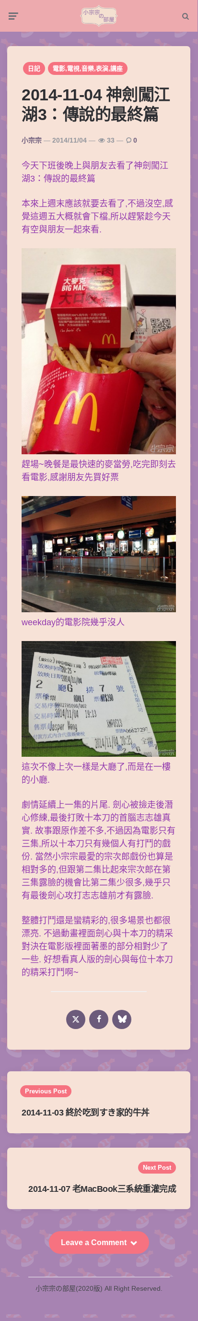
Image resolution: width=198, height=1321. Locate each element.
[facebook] (98, 1019)
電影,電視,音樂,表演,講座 (88, 68)
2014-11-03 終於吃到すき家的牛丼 (86, 1112)
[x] (75, 1019)
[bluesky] (121, 1019)
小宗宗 (32, 140)
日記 (34, 68)
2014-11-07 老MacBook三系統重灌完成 (102, 1189)
